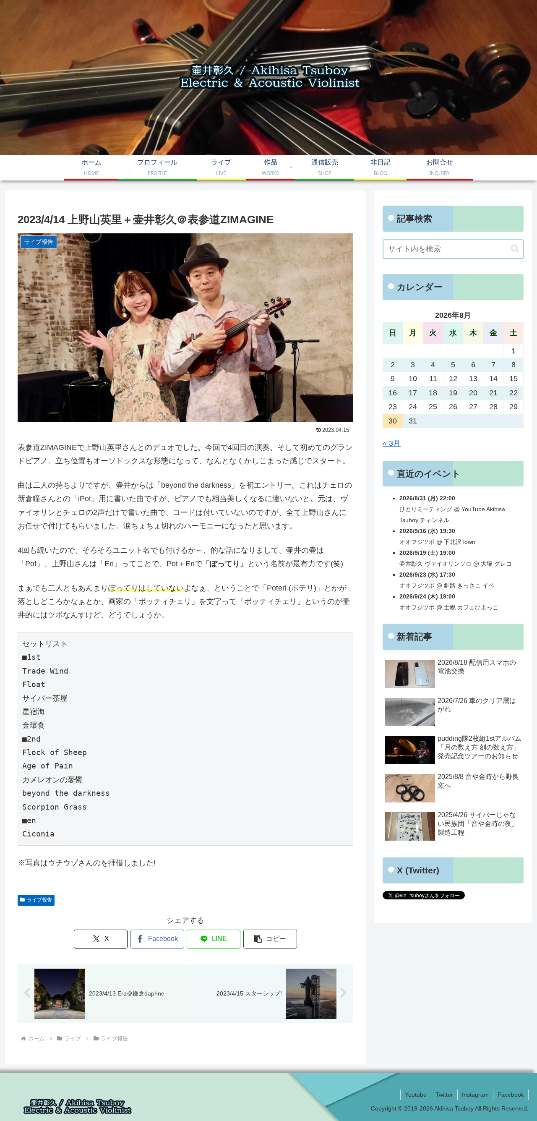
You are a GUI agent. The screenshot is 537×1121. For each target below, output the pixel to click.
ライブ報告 (39, 900)
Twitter (444, 1094)
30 (392, 421)
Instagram (475, 1094)
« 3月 (392, 443)
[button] (270, 939)
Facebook (511, 1094)
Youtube (416, 1094)
